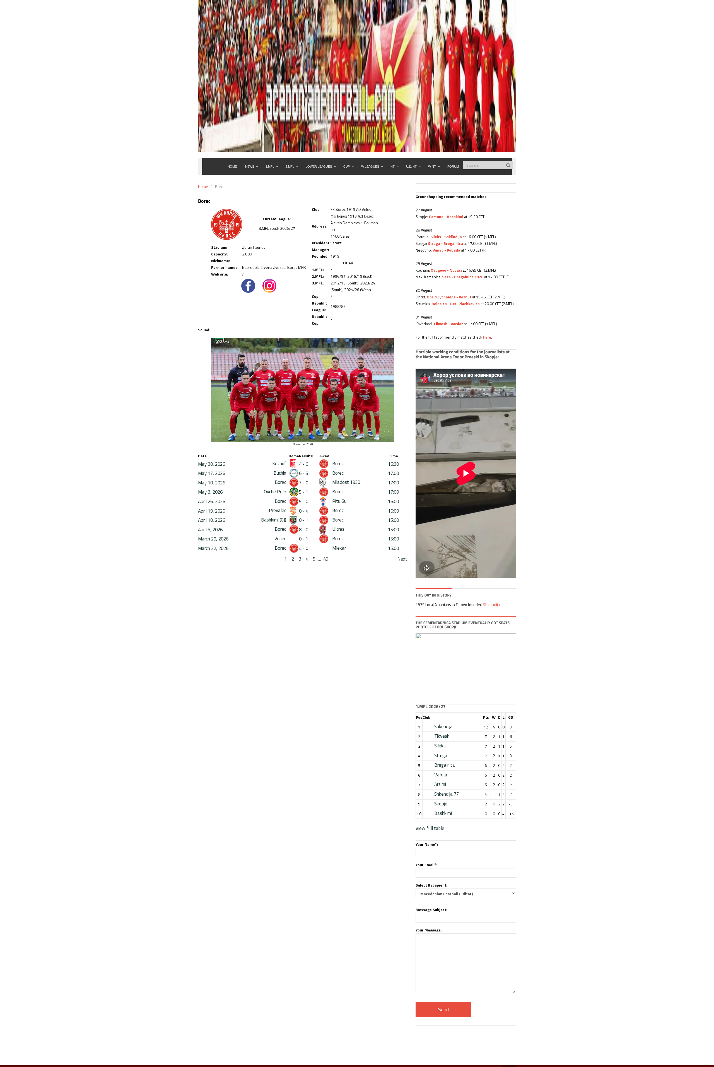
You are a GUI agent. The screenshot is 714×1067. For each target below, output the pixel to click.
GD (510, 717)
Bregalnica (444, 765)
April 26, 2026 (211, 501)
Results (306, 456)
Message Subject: (431, 909)
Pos (419, 717)
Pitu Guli (339, 501)
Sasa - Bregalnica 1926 (462, 277)
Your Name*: (427, 844)
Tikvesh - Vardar (448, 324)
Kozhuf (279, 463)
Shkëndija (491, 604)
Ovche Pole (275, 491)
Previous (206, 559)
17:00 (393, 473)
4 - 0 (303, 464)
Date (202, 456)
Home (203, 186)
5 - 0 (303, 501)
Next (402, 559)
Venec (280, 538)
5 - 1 (303, 492)
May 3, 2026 (210, 492)
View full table (430, 828)
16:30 (393, 464)
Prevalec (278, 510)
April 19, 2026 (211, 511)
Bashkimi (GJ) (274, 519)
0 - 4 (303, 511)
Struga (440, 755)
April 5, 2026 (210, 529)
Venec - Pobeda (446, 250)
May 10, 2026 (211, 482)
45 (325, 559)
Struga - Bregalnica (445, 243)
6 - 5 (303, 473)
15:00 (393, 520)
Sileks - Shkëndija (446, 237)
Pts (486, 717)
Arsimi (440, 784)
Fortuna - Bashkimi (446, 216)
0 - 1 (303, 520)
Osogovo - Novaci (446, 270)
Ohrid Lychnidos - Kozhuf (449, 297)
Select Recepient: (431, 885)
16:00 (393, 501)
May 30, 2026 (211, 464)
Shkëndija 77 (446, 794)
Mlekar (338, 548)
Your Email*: (426, 865)
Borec (337, 463)
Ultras (337, 529)
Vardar (440, 774)
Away (324, 456)
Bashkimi (443, 813)
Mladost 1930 (345, 482)
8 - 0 (303, 529)
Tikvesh (441, 736)
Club (426, 717)
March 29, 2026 (213, 538)
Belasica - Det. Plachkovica (455, 303)
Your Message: (429, 930)
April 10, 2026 (211, 520)
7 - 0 (303, 482)
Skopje (440, 803)
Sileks (440, 745)
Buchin (280, 473)
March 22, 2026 (213, 548)
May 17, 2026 (211, 473)
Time (393, 456)
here (487, 337)
